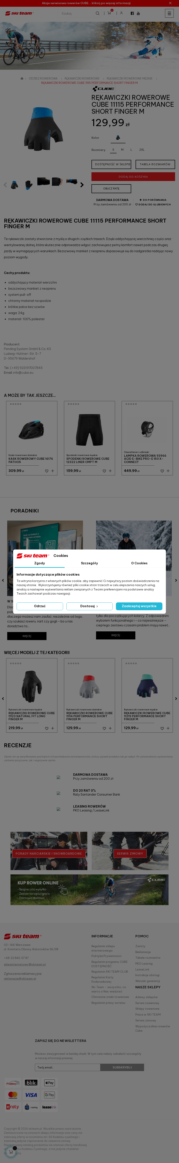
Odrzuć (40, 606)
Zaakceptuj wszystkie (139, 606)
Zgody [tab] (39, 563)
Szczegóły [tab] (89, 563)
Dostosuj (87, 606)
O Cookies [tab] (139, 563)
